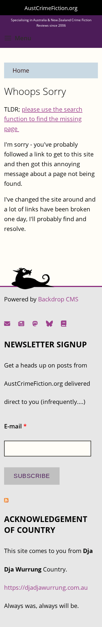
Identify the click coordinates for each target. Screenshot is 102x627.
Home (21, 70)
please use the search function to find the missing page (43, 119)
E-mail (15, 426)
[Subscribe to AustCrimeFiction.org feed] (6, 500)
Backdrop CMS (58, 299)
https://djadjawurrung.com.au (46, 587)
